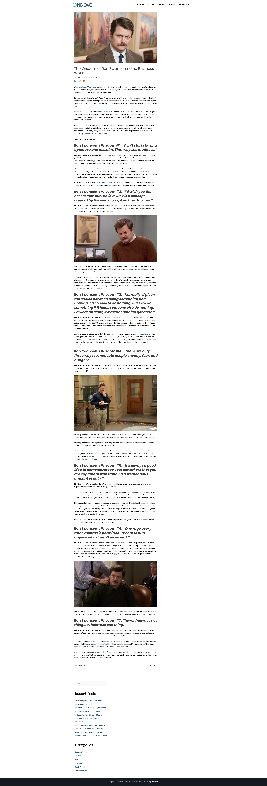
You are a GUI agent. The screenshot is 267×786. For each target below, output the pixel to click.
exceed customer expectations (111, 182)
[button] (193, 5)
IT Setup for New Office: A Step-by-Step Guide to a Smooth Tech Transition (89, 718)
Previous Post (79, 665)
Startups (78, 763)
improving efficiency (142, 334)
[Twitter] (80, 81)
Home (77, 759)
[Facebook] (75, 81)
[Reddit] (84, 81)
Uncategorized (81, 771)
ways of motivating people (97, 456)
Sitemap (154, 782)
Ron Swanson (104, 111)
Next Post (153, 665)
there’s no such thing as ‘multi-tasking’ (100, 644)
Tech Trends (80, 767)
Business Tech (81, 752)
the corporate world (92, 133)
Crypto (78, 756)
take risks (144, 511)
